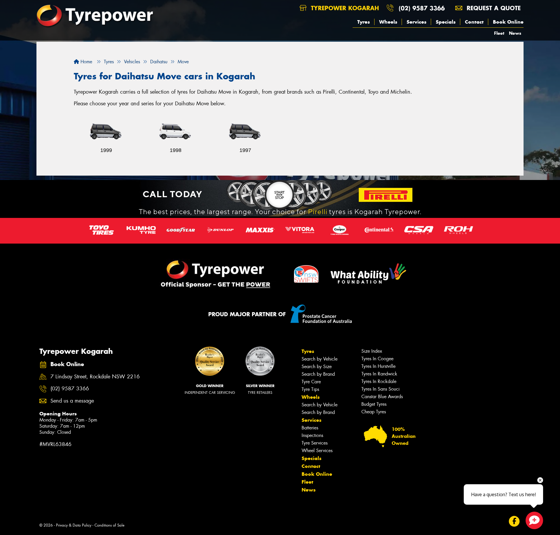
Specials (446, 22)
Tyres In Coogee (377, 359)
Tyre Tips (310, 389)
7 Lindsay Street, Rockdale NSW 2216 (95, 376)
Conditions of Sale (109, 525)
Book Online (508, 22)
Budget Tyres (373, 404)
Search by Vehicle (319, 359)
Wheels (388, 22)
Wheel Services (317, 450)
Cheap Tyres (373, 412)
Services (416, 22)
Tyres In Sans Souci (380, 389)
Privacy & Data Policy (73, 525)
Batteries (310, 428)
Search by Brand (318, 374)
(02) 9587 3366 (422, 8)
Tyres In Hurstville (378, 366)
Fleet (499, 33)
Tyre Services (315, 443)
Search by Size (317, 366)
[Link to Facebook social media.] (514, 521)
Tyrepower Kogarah (344, 8)
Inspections (312, 435)
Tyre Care (311, 382)
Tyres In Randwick (379, 374)
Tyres (363, 22)
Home (85, 62)
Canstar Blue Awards (382, 397)
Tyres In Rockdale (378, 381)
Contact (474, 22)
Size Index (371, 351)
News (515, 33)
